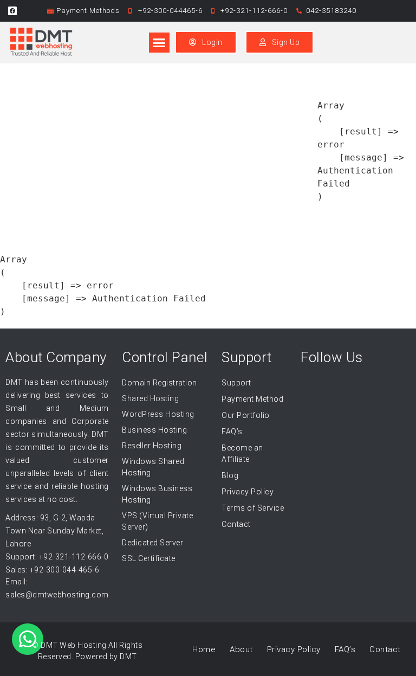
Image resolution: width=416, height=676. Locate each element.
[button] (159, 43)
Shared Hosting (150, 398)
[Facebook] (12, 11)
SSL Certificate (149, 558)
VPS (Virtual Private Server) (157, 521)
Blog (230, 475)
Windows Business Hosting (157, 494)
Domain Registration (159, 382)
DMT (128, 656)
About (241, 649)
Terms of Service (253, 508)
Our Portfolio (246, 415)
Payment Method (252, 399)
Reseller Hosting (151, 445)
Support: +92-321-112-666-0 (56, 556)
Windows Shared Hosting (153, 467)
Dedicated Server (152, 542)
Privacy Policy (248, 491)
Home (204, 649)
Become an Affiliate (242, 453)
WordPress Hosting (158, 414)
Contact (236, 524)
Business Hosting (154, 430)
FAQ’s (232, 431)
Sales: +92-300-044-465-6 (52, 569)
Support (236, 382)
